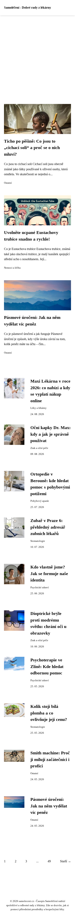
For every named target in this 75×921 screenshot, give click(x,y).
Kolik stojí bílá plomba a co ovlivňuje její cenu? (48, 713)
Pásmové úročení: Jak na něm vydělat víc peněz (48, 806)
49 (49, 861)
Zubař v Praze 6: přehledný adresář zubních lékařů (47, 527)
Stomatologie (37, 541)
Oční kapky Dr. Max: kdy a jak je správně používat (50, 434)
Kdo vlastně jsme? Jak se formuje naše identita (49, 573)
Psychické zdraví (39, 587)
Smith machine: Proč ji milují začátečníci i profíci (50, 759)
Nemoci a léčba (12, 267)
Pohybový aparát (39, 501)
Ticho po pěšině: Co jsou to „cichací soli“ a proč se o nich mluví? (32, 148)
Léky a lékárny (38, 408)
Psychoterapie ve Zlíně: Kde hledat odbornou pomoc (46, 666)
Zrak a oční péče (39, 448)
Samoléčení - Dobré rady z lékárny (27, 7)
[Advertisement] (37, 54)
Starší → (65, 861)
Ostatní (8, 182)
